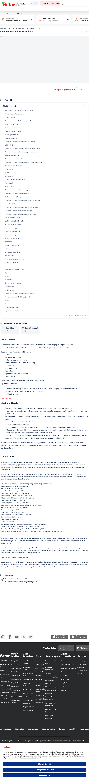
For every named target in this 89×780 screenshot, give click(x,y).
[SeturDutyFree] (13, 740)
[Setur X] (64, 730)
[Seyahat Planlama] (82, 3)
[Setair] (70, 740)
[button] (82, 14)
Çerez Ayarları (56, 670)
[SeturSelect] (80, 740)
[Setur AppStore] (35, 719)
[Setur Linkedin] (84, 730)
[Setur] (5, 3)
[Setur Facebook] (24, 730)
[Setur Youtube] (44, 730)
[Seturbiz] (28, 740)
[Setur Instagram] (4, 730)
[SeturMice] (42, 740)
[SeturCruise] (57, 740)
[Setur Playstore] (53, 719)
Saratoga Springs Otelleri (14, 21)
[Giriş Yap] (77, 3)
